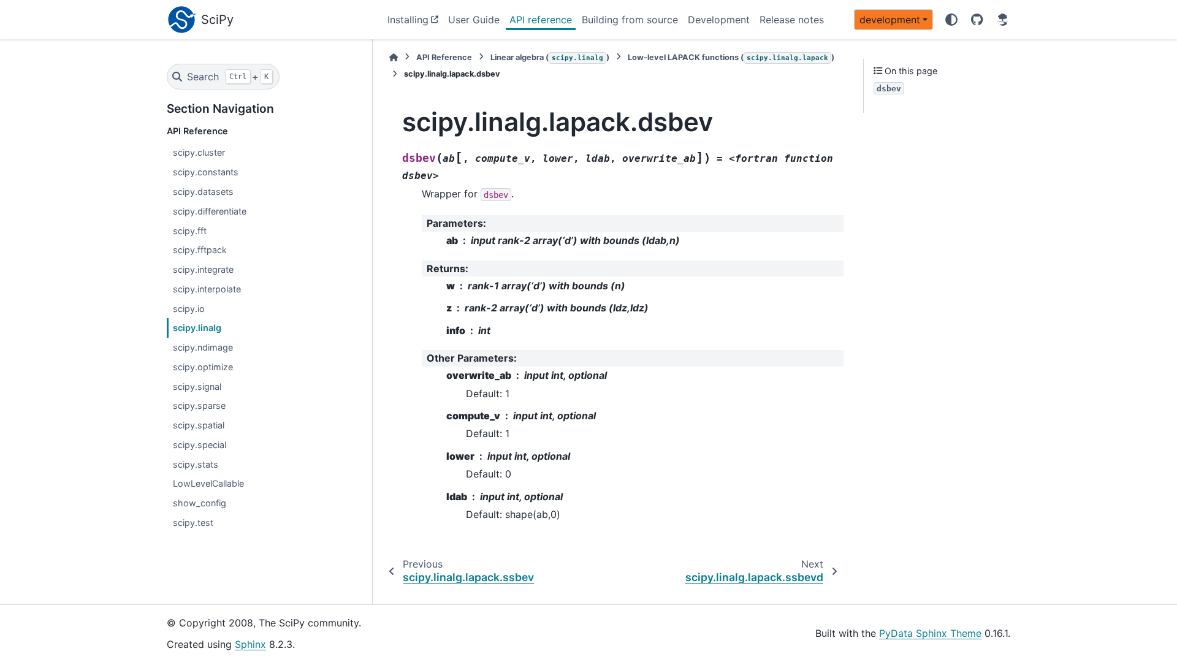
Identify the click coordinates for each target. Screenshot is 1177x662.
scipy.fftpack (200, 250)
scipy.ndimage (203, 347)
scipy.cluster (199, 152)
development (889, 19)
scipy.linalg (197, 327)
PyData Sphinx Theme (930, 633)
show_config (199, 503)
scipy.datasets (203, 191)
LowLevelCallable (208, 483)
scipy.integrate (203, 269)
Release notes (792, 19)
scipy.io (189, 308)
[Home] (393, 57)
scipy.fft (190, 231)
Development (719, 19)
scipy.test (193, 522)
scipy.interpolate (207, 289)
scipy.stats (195, 464)
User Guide (474, 19)
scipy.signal (197, 386)
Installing (408, 19)
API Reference (444, 57)
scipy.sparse (199, 405)
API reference (540, 19)
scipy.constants (205, 172)
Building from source (630, 19)
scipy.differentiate (209, 211)
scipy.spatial (198, 425)
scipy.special (199, 444)
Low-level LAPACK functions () (731, 57)
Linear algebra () (549, 57)
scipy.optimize (203, 367)
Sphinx (250, 644)
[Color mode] (951, 19)
